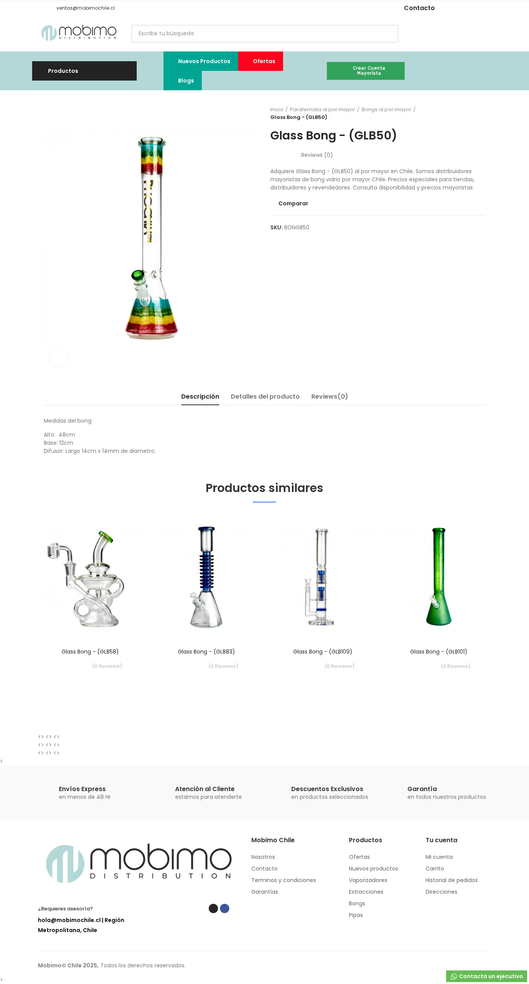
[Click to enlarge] (58, 358)
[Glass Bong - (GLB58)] (90, 577)
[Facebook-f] (332, 8)
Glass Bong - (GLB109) (322, 651)
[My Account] (487, 33)
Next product (479, 113)
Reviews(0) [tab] (329, 396)
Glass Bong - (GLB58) (90, 651)
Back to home (470, 113)
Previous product (460, 113)
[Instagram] (321, 8)
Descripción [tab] (200, 396)
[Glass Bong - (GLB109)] (322, 577)
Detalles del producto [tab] (265, 396)
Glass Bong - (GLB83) (206, 651)
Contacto (419, 7)
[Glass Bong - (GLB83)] (206, 577)
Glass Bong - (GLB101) (438, 651)
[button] (40, 8)
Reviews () (317, 155)
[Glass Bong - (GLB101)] (438, 577)
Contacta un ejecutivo (490, 976)
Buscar (386, 34)
